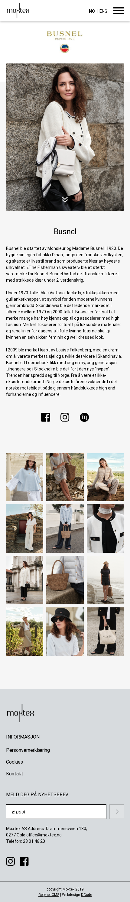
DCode (86, 895)
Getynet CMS (48, 895)
